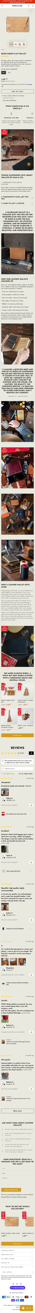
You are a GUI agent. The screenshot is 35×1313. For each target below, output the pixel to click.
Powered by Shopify (17, 1309)
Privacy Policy (5, 1197)
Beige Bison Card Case (10, 1233)
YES (10, 73)
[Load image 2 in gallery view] (15, 44)
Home (2, 49)
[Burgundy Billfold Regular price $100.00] (29, 482)
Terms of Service (18, 1197)
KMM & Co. (10, 1305)
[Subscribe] (33, 1272)
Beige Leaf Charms (25, 725)
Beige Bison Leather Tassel (7, 726)
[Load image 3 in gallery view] (19, 44)
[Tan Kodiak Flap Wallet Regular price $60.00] (29, 164)
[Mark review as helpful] (31, 805)
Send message (11, 1190)
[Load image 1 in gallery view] (11, 44)
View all (17, 735)
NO (4, 73)
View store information (9, 100)
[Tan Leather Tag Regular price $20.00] (29, 661)
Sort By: (21, 774)
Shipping (3, 81)
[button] (28, 5)
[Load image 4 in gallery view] (23, 44)
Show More (5, 843)
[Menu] (2, 5)
